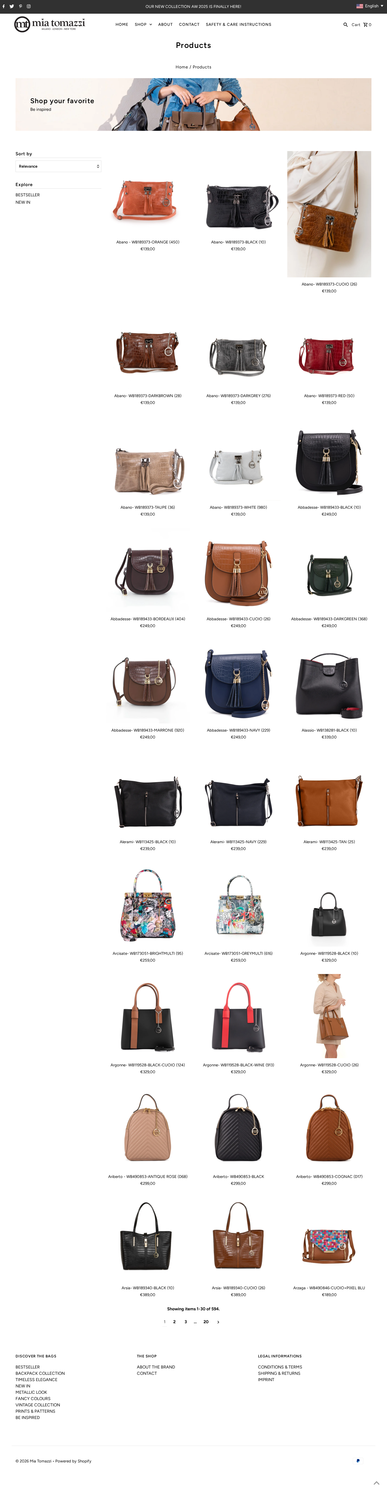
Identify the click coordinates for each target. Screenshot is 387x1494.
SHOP (141, 24)
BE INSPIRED (28, 1417)
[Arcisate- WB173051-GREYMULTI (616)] (238, 904)
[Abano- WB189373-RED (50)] (329, 347)
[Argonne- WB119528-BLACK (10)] (329, 904)
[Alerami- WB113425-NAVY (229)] (238, 793)
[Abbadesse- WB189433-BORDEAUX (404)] (148, 570)
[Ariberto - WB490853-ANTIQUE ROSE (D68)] (148, 1128)
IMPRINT (266, 1379)
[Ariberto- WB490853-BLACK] (238, 1128)
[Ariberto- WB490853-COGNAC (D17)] (329, 1128)
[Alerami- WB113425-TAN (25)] (329, 793)
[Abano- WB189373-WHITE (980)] (238, 458)
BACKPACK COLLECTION (40, 1373)
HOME (122, 24)
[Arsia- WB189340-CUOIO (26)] (238, 1239)
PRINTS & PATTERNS (35, 1411)
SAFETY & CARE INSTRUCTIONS (238, 24)
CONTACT (189, 24)
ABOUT (165, 24)
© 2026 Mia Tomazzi (34, 1461)
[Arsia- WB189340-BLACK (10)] (148, 1239)
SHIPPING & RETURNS (279, 1373)
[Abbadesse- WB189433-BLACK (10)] (329, 458)
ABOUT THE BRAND (156, 1367)
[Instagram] (28, 7)
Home (182, 66)
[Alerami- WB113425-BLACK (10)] (148, 793)
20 (206, 1321)
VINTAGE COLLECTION (38, 1404)
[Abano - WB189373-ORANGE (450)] (148, 193)
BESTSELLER (28, 194)
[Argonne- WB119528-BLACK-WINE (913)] (238, 1016)
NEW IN (23, 202)
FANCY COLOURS (33, 1398)
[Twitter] (11, 7)
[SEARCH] (345, 24)
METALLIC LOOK (31, 1392)
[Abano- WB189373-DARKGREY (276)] (238, 347)
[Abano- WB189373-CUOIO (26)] (329, 214)
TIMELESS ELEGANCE (36, 1379)
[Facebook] (3, 7)
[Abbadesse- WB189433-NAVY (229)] (238, 681)
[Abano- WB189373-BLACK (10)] (238, 193)
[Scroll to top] (376, 1483)
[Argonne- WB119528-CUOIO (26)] (329, 1016)
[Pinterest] (20, 7)
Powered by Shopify (73, 1461)
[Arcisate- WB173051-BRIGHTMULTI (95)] (148, 904)
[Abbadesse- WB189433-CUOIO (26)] (238, 570)
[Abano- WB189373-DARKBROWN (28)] (148, 347)
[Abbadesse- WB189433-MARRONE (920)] (148, 681)
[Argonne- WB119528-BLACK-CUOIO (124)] (148, 1016)
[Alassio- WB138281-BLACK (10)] (329, 681)
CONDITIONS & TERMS (280, 1367)
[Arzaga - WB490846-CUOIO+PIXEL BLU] (329, 1239)
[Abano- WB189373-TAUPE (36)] (148, 458)
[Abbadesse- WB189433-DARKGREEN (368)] (329, 570)
